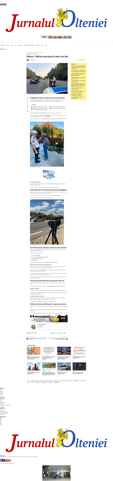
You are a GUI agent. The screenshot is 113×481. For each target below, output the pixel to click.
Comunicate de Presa (47, 355)
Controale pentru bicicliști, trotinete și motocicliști (39, 109)
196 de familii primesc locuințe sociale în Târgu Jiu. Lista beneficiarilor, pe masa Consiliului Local (78, 67)
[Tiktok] (8, 460)
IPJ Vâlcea (48, 116)
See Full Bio (40, 326)
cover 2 (41, 380)
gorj (59, 380)
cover (32, 382)
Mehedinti (76, 380)
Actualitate (28, 355)
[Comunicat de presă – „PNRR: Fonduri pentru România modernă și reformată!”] (49, 351)
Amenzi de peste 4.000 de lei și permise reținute (57, 106)
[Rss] (7, 49)
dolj (51, 380)
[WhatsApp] (6, 49)
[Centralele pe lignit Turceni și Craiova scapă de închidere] (33, 366)
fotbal (37, 380)
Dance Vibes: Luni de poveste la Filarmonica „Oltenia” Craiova (78, 373)
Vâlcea (37, 54)
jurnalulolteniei (44, 382)
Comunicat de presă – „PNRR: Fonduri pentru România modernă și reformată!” (48, 357)
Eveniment (29, 54)
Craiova (33, 380)
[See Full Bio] (42, 326)
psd (80, 380)
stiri (28, 382)
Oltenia (33, 54)
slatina (48, 380)
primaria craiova (37, 382)
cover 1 (63, 380)
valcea (84, 380)
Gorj (30, 355)
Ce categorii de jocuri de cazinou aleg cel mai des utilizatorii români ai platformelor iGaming (78, 74)
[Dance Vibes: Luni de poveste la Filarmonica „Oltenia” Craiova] (79, 366)
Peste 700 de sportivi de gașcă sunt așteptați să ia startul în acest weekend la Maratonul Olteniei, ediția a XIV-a (78, 85)
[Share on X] (79, 60)
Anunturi (43, 355)
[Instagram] (3, 49)
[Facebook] (0, 49)
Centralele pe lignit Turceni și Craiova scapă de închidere (33, 373)
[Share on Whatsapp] (80, 60)
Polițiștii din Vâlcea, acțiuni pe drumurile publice (39, 106)
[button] (83, 60)
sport (71, 380)
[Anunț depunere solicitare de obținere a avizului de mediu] (79, 351)
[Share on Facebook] (77, 60)
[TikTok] (4, 49)
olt (44, 380)
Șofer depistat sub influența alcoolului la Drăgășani (40, 108)
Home (27, 52)
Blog (29, 52)
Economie (62, 371)
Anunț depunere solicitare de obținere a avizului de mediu (79, 357)
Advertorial (62, 355)
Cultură (77, 371)
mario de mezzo (56, 382)
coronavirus (50, 382)
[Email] (81, 60)
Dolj (75, 355)
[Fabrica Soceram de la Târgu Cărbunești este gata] (64, 366)
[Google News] (2, 49)
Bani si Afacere (32, 371)
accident (55, 380)
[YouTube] (1, 49)
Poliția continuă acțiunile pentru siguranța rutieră (58, 108)
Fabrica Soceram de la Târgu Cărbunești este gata (62, 373)
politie (68, 380)
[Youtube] (5, 460)
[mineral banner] (49, 318)
